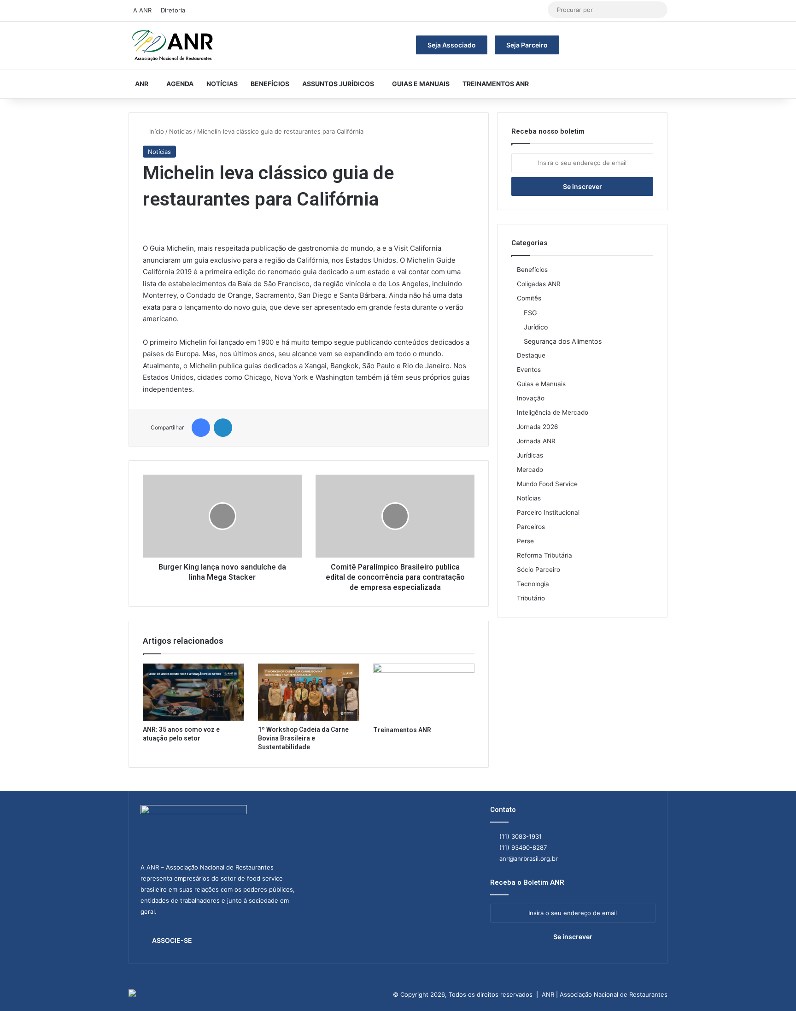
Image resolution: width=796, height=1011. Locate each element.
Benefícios (270, 84)
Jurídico (536, 327)
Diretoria (173, 10)
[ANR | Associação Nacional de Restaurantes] (173, 45)
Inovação (530, 398)
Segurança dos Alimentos (563, 341)
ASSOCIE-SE (172, 940)
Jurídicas (530, 455)
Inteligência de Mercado (552, 412)
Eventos (529, 369)
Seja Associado (451, 45)
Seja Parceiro (527, 45)
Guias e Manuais (421, 84)
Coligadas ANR (539, 284)
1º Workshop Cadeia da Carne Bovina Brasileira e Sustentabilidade (303, 738)
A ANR (142, 10)
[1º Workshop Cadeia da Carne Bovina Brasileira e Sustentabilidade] (308, 692)
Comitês (529, 298)
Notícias (222, 84)
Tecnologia (533, 584)
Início (155, 131)
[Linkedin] (223, 427)
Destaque (531, 355)
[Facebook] (201, 427)
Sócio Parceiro (538, 569)
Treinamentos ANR (495, 84)
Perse (525, 541)
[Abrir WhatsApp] (773, 988)
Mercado (530, 469)
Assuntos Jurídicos (338, 84)
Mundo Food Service (547, 484)
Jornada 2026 (537, 426)
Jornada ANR (536, 441)
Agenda (179, 84)
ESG (530, 313)
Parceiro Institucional (548, 512)
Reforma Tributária (544, 555)
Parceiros (531, 526)
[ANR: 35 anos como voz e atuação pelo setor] (193, 692)
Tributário (531, 598)
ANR (141, 84)
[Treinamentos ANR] (423, 692)
